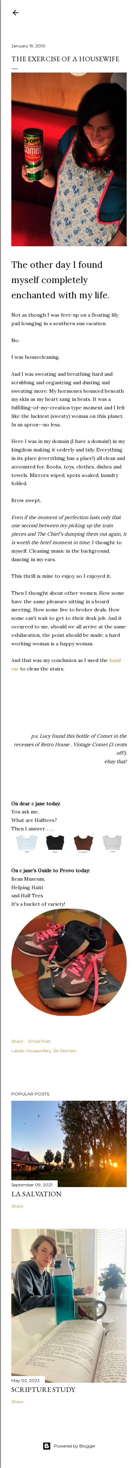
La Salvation (36, 1193)
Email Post (39, 1041)
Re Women (64, 1050)
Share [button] (17, 1041)
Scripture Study (43, 1389)
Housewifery (38, 1050)
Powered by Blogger (75, 1446)
